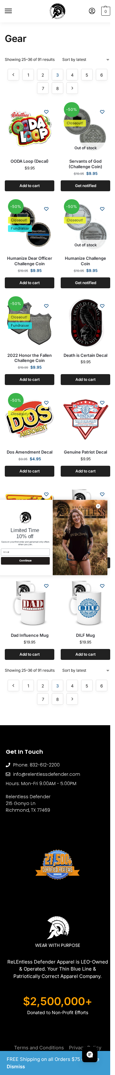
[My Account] (92, 11)
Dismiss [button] (16, 1066)
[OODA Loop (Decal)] (29, 128)
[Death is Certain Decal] (85, 323)
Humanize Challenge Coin (85, 261)
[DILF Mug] (85, 603)
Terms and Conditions (39, 1048)
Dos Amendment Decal (29, 452)
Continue (25, 560)
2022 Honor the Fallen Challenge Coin (29, 358)
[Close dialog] (98, 506)
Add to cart (29, 185)
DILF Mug (85, 635)
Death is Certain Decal (85, 355)
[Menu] (14, 11)
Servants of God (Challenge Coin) (85, 164)
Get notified (85, 185)
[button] (105, 11)
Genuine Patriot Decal (85, 452)
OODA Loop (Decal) (30, 161)
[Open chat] (89, 1054)
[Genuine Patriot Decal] (85, 419)
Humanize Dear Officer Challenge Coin (29, 261)
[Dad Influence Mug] (29, 603)
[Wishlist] (46, 112)
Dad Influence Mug (30, 635)
